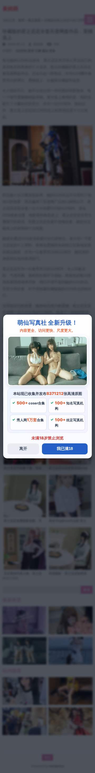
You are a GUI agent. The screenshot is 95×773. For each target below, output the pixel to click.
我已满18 (65, 448)
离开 (23, 448)
